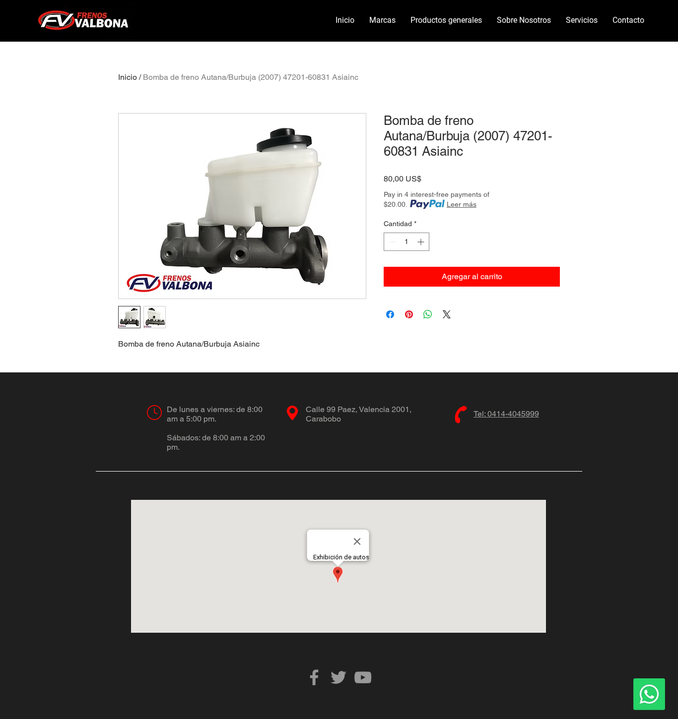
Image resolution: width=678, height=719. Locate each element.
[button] (382, 20)
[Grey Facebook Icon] (314, 677)
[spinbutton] (406, 241)
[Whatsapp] (649, 694)
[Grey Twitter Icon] (338, 677)
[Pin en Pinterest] (409, 314)
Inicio (127, 77)
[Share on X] (447, 314)
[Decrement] (391, 241)
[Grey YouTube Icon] (362, 677)
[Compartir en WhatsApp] (428, 314)
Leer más (461, 204)
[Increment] (421, 241)
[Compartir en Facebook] (390, 314)
